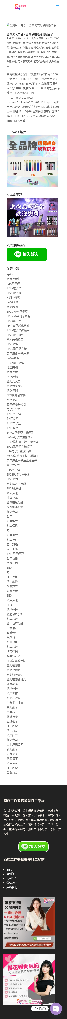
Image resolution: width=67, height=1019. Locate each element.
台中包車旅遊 (15, 623)
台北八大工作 (15, 381)
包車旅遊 (12, 544)
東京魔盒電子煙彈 (18, 353)
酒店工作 (12, 693)
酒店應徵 (12, 582)
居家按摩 (12, 754)
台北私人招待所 (16, 484)
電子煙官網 (13, 465)
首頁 (9, 869)
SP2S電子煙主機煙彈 (19, 446)
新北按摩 (12, 749)
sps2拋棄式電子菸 (18, 325)
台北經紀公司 (15, 744)
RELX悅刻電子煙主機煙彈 (22, 442)
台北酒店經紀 (15, 386)
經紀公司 (12, 512)
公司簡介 (11, 878)
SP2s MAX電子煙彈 (18, 316)
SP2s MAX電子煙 (17, 311)
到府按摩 (12, 758)
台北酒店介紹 (15, 675)
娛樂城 (11, 637)
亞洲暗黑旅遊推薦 (33, 38)
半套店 (11, 712)
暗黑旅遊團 (37, 56)
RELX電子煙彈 (15, 363)
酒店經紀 (12, 377)
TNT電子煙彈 (15, 553)
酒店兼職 (12, 367)
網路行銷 (12, 391)
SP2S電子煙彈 (15, 335)
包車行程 (12, 540)
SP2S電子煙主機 (17, 349)
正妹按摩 (12, 716)
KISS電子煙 (14, 297)
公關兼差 (12, 586)
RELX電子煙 (14, 288)
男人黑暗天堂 (25, 61)
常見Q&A (11, 883)
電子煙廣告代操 (16, 405)
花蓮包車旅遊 (15, 614)
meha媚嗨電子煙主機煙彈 (23, 456)
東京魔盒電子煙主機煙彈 (22, 460)
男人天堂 (49, 56)
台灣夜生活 (19, 42)
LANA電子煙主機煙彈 (20, 437)
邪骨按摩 (12, 684)
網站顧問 (12, 307)
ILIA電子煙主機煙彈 (19, 451)
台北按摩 (12, 707)
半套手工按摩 (15, 703)
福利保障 (11, 874)
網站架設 (12, 400)
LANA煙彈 (13, 358)
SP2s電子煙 (14, 321)
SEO (9, 567)
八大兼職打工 (15, 279)
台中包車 (12, 642)
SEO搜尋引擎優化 (17, 395)
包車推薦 (12, 521)
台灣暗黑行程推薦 (20, 47)
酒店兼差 (12, 577)
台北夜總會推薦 (16, 679)
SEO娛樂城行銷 (16, 661)
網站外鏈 (12, 609)
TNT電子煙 (14, 414)
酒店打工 (12, 735)
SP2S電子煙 (14, 293)
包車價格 (12, 526)
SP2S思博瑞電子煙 (18, 474)
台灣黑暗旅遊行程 (20, 56)
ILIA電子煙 (13, 284)
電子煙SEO (13, 409)
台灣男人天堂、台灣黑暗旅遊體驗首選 (30, 34)
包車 (9, 516)
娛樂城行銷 (13, 656)
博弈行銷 (12, 651)
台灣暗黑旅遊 (33, 42)
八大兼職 (12, 372)
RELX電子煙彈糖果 (18, 330)
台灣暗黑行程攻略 (40, 47)
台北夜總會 (13, 665)
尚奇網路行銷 (15, 507)
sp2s (10, 274)
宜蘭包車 (12, 633)
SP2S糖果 (13, 479)
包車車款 (12, 535)
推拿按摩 (12, 498)
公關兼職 (12, 591)
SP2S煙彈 (13, 344)
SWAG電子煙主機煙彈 (20, 432)
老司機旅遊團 (41, 61)
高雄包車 (12, 628)
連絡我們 (11, 887)
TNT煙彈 (12, 418)
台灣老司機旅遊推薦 (28, 52)
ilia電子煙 (13, 302)
